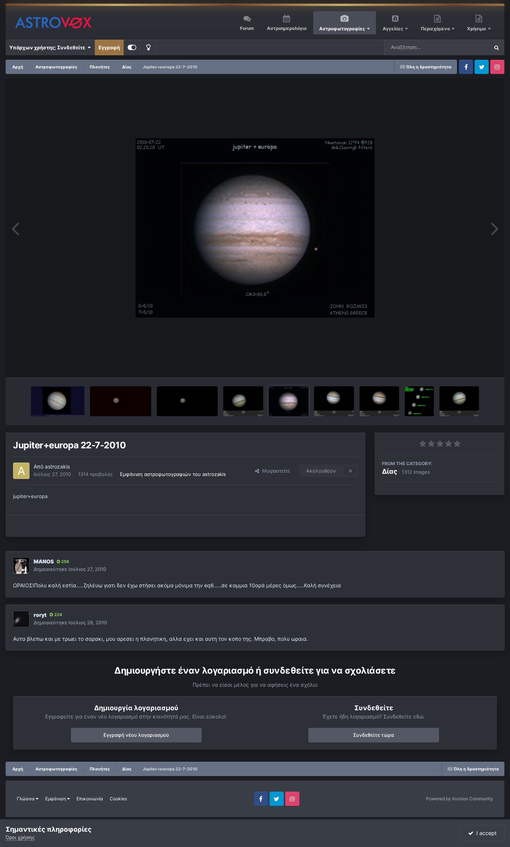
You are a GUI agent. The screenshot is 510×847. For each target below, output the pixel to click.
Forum (247, 28)
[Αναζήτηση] (496, 47)
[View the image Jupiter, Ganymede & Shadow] (243, 401)
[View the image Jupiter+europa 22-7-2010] (289, 401)
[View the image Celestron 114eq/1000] (187, 401)
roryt (40, 615)
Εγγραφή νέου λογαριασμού (136, 735)
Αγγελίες (393, 28)
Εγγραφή (109, 47)
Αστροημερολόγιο (287, 28)
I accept (485, 833)
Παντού (470, 47)
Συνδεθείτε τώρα (373, 735)
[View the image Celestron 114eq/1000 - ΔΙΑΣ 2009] (120, 401)
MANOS (44, 561)
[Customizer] (132, 47)
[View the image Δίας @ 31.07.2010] (58, 401)
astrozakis (57, 466)
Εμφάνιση (56, 798)
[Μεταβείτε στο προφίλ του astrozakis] (21, 471)
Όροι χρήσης (20, 837)
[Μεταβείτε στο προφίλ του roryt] (21, 619)
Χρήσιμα (477, 28)
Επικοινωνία (90, 798)
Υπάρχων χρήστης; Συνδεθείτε (48, 47)
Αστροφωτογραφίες (342, 28)
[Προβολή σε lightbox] (255, 228)
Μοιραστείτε (274, 471)
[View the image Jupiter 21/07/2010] (459, 401)
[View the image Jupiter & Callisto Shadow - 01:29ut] (334, 401)
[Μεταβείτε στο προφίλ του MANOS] (21, 565)
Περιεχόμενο (436, 28)
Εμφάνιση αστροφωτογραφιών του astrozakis (173, 474)
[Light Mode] (148, 47)
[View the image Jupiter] (419, 401)
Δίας (389, 471)
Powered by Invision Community (459, 798)
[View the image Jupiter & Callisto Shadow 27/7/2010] (379, 401)
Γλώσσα (26, 798)
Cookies (118, 798)
